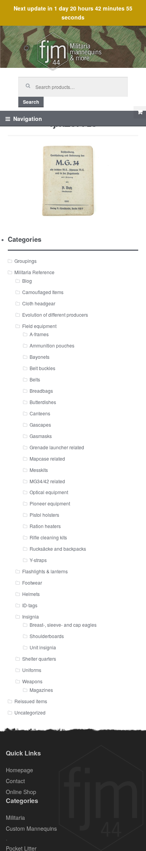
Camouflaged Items (42, 292)
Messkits (39, 469)
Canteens (40, 413)
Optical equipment (49, 492)
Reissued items (30, 701)
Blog (27, 280)
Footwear (32, 582)
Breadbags (41, 390)
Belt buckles (42, 368)
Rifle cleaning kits (48, 537)
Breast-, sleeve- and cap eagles (63, 624)
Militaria (15, 817)
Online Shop (21, 792)
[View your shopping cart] (140, 112)
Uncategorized (30, 712)
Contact (15, 781)
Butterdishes (43, 402)
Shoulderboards (47, 636)
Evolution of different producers (55, 314)
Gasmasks (41, 436)
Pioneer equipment (50, 503)
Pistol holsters (44, 514)
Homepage (19, 770)
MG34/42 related (47, 481)
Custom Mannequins (31, 828)
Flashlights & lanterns (45, 571)
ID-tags (29, 605)
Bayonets (39, 356)
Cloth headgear (38, 303)
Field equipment (39, 326)
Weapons (32, 681)
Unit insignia (43, 647)
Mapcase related (47, 458)
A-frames (39, 334)
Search (31, 101)
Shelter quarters (39, 658)
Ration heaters (45, 526)
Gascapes (40, 424)
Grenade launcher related (57, 447)
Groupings (25, 260)
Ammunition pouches (52, 345)
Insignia (30, 616)
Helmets (31, 593)
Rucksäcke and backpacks (58, 548)
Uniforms (31, 670)
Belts (35, 379)
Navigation (27, 118)
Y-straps (38, 560)
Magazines (41, 689)
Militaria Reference (34, 272)
